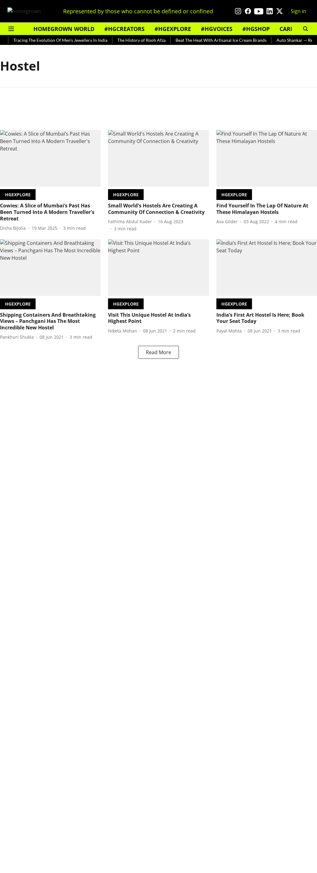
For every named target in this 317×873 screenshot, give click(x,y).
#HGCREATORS (124, 29)
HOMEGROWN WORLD (63, 29)
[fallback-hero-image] (50, 158)
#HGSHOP (256, 29)
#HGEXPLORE (172, 29)
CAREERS (291, 29)
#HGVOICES (216, 29)
